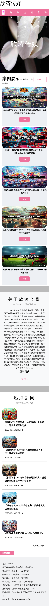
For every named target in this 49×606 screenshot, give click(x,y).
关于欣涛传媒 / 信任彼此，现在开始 (17, 567)
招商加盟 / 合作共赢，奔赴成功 (15, 574)
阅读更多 (40, 79)
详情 (24, 119)
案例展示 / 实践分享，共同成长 (15, 578)
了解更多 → (24, 379)
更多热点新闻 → (40, 546)
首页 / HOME (7, 564)
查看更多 (25, 371)
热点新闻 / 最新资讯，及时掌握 (15, 571)
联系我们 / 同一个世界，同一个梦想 (17, 582)
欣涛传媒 (10, 3)
